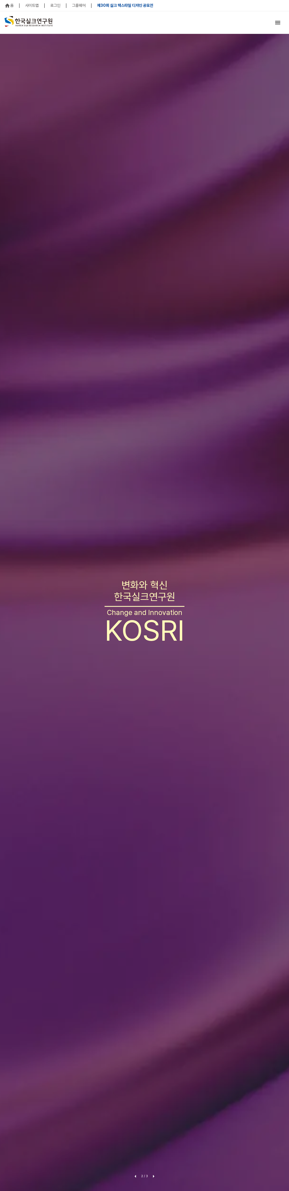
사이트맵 (32, 5)
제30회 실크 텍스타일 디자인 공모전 (125, 5)
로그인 (55, 5)
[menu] (277, 22)
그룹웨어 (79, 5)
